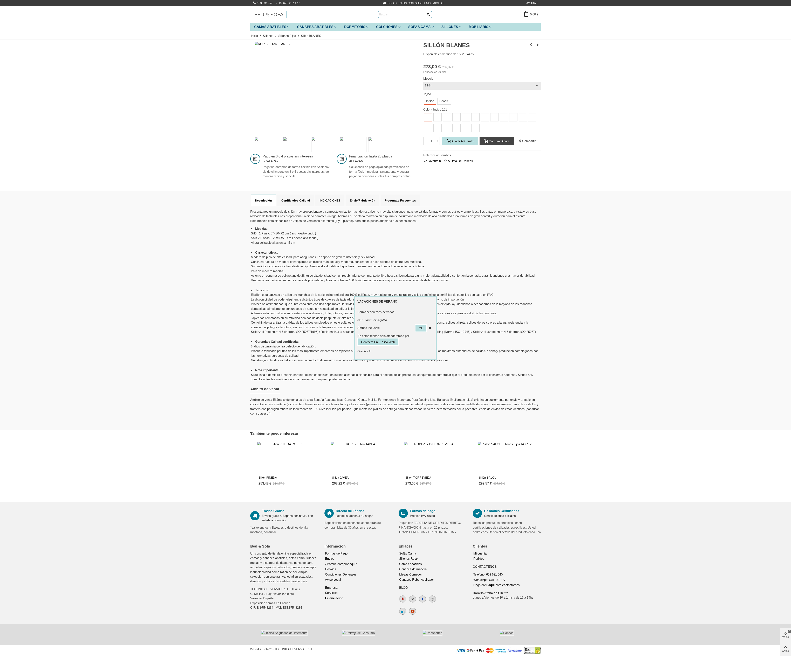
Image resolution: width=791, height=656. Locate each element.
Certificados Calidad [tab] (295, 200)
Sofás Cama (419, 27)
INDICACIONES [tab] (329, 200)
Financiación (334, 598)
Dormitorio (354, 27)
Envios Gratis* (273, 511)
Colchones (387, 27)
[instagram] (432, 598)
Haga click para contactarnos (496, 585)
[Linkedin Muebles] (402, 611)
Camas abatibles (410, 564)
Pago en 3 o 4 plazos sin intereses (288, 156)
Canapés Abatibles (315, 27)
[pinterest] (402, 598)
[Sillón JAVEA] (359, 457)
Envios (329, 558)
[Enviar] (428, 14)
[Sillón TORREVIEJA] (432, 457)
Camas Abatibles (270, 27)
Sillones (449, 27)
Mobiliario (478, 27)
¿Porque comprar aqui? (341, 564)
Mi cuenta (480, 553)
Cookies (330, 569)
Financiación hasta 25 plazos (370, 156)
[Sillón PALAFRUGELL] (531, 45)
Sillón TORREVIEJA (418, 477)
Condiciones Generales (341, 574)
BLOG (403, 587)
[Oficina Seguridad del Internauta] (284, 633)
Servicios (331, 592)
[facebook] (422, 598)
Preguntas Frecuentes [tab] (400, 200)
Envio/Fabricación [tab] (362, 200)
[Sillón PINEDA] (285, 457)
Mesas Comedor (410, 574)
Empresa (331, 587)
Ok (421, 328)
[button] (532, 3)
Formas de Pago (336, 553)
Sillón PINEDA (268, 477)
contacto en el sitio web (378, 342)
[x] (412, 598)
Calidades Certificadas (501, 511)
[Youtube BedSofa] (412, 611)
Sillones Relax (408, 558)
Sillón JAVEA (340, 477)
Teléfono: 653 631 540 (488, 574)
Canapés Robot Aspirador (416, 579)
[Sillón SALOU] (506, 457)
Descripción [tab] (263, 200)
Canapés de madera (413, 569)
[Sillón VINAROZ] (538, 45)
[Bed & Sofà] (268, 14)
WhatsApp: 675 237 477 (489, 579)
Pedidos (478, 558)
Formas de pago (422, 511)
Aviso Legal (333, 579)
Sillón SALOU (487, 477)
